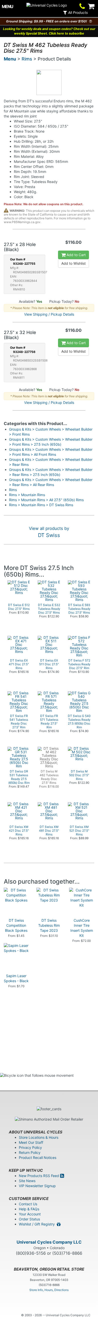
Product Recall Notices (37, 1157)
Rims (27, 59)
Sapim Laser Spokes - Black (16, 978)
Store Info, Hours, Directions (49, 1290)
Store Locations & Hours (38, 1137)
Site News (27, 1181)
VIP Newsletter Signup (37, 1186)
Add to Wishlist (73, 263)
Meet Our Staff (31, 1142)
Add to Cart (76, 255)
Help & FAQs (29, 1209)
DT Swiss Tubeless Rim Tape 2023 (49, 925)
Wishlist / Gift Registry (38, 1224)
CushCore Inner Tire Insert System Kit (81, 928)
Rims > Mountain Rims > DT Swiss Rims (41, 505)
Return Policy (29, 1152)
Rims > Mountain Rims (27, 495)
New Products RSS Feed (39, 1176)
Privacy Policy (30, 1147)
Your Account (30, 1214)
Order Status (29, 1219)
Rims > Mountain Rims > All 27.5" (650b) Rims (46, 500)
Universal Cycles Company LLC (49, 1242)
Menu (10, 59)
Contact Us (28, 1204)
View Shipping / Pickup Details (49, 314)
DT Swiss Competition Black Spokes (16, 925)
